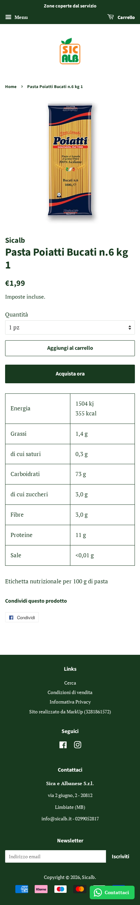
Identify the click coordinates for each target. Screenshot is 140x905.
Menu (20, 17)
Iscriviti (120, 856)
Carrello (126, 17)
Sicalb (88, 877)
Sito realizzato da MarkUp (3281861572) (70, 711)
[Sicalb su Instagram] (77, 746)
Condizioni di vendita (70, 692)
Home (11, 87)
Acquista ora (70, 374)
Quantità (16, 314)
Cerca (70, 683)
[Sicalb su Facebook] (63, 746)
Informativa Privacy (70, 701)
